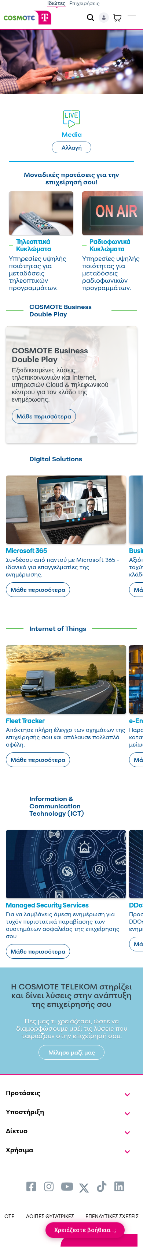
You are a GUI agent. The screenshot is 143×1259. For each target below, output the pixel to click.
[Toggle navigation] (132, 16)
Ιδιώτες (56, 3)
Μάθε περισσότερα (43, 416)
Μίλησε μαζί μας (71, 1052)
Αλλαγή (72, 147)
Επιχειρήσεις (84, 3)
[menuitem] (31, 1186)
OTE (9, 1216)
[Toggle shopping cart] (117, 17)
